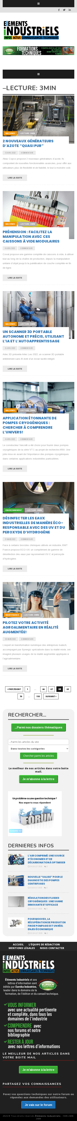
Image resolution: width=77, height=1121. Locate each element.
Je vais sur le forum (38, 1104)
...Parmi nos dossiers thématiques (38, 727)
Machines (10, 133)
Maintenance (12, 615)
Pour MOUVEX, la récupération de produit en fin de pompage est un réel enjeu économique (47, 924)
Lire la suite (15, 177)
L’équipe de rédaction (44, 944)
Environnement (13, 510)
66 (43, 689)
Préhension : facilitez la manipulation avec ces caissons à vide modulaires (31, 236)
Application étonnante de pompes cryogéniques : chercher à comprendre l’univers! (30, 425)
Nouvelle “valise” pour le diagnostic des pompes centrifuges (45, 880)
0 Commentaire (27, 152)
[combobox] (38, 742)
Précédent (14, 689)
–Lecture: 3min (27, 133)
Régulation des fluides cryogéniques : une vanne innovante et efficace (45, 901)
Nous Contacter (52, 948)
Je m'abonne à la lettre (38, 779)
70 (21, 696)
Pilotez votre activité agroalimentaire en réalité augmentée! (30, 627)
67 (51, 689)
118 (38, 696)
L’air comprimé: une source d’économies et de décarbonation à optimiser (46, 859)
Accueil (18, 944)
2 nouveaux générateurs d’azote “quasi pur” (28, 143)
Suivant (50, 696)
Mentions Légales (22, 948)
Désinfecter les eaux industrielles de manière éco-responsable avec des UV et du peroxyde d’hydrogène (34, 525)
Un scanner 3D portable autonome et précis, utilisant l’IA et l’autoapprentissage (33, 336)
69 (68, 689)
